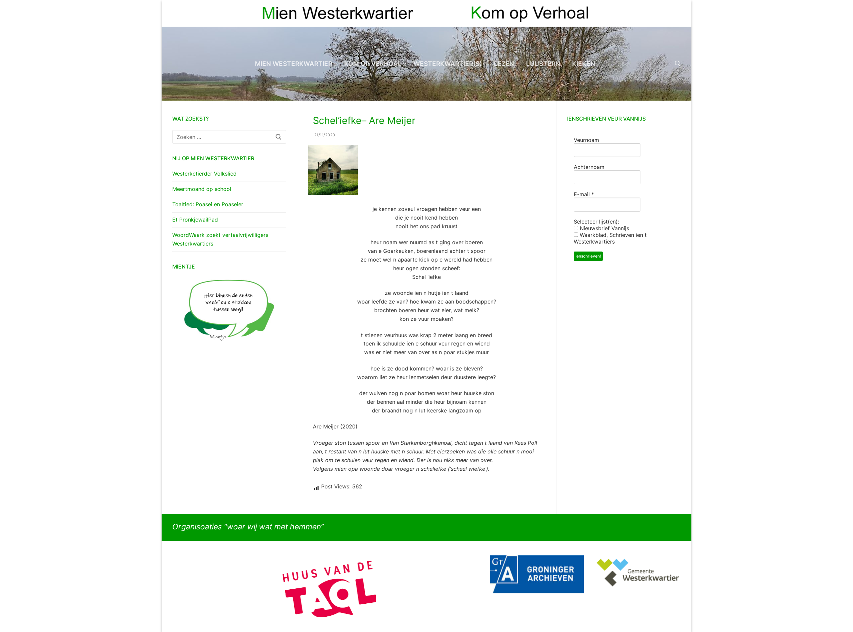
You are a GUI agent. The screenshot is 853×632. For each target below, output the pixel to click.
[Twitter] (675, 13)
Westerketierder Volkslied (204, 173)
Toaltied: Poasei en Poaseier (207, 204)
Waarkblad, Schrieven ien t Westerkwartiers (610, 238)
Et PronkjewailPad (195, 219)
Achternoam (589, 167)
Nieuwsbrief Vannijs (603, 228)
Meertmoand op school (201, 189)
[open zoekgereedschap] (678, 64)
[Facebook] (663, 13)
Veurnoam (586, 140)
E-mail (584, 194)
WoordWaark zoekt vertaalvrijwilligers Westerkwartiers (220, 239)
